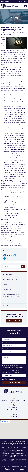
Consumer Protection (10, 279)
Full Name (5, 337)
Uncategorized (8, 301)
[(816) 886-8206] (14, 405)
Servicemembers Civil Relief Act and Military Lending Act (13, 295)
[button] (25, 6)
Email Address (6, 349)
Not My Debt (7, 289)
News (5, 284)
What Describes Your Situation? (11, 373)
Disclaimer (4, 443)
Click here (19, 455)
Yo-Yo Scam (6, 306)
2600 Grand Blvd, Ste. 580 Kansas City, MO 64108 (14, 401)
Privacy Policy (12, 443)
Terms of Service (21, 460)
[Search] (23, 266)
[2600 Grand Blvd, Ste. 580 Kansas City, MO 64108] (14, 398)
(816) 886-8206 (14, 408)
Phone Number (6, 343)
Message (4, 355)
